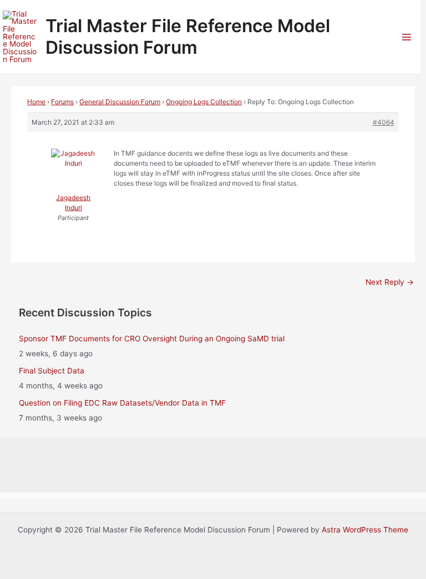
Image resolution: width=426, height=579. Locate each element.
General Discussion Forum (119, 102)
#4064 (383, 122)
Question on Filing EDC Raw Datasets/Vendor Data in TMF (122, 402)
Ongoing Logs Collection (204, 102)
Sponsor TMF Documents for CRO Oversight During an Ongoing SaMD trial (152, 338)
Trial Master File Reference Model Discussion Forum (187, 36)
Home (36, 102)
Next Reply (390, 282)
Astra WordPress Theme (365, 529)
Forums (62, 102)
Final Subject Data (51, 370)
